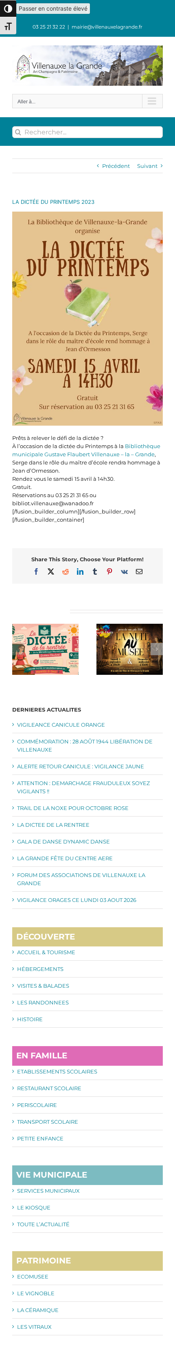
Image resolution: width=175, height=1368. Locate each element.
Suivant (147, 166)
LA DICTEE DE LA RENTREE (53, 824)
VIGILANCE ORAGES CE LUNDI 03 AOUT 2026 (76, 900)
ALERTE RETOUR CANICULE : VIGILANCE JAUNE (80, 766)
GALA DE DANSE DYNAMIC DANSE (63, 841)
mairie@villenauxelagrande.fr (107, 27)
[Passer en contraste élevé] (8, 8)
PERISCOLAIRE (37, 1105)
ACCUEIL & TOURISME (46, 952)
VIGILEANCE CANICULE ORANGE (61, 724)
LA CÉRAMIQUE (38, 1310)
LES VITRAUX (34, 1326)
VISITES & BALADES (43, 985)
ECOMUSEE (32, 1276)
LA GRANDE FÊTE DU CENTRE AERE (65, 858)
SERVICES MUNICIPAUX (48, 1190)
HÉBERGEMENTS (40, 969)
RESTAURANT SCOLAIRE (49, 1088)
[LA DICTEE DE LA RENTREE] (45, 627)
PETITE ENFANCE (40, 1138)
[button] (18, 649)
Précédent (116, 166)
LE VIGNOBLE (36, 1293)
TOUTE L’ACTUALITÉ (43, 1224)
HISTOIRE (30, 1019)
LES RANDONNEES (43, 1002)
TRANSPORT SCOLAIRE (47, 1121)
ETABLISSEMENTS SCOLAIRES (57, 1071)
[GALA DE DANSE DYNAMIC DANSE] (129, 627)
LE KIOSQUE (33, 1207)
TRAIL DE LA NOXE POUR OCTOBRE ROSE (73, 808)
